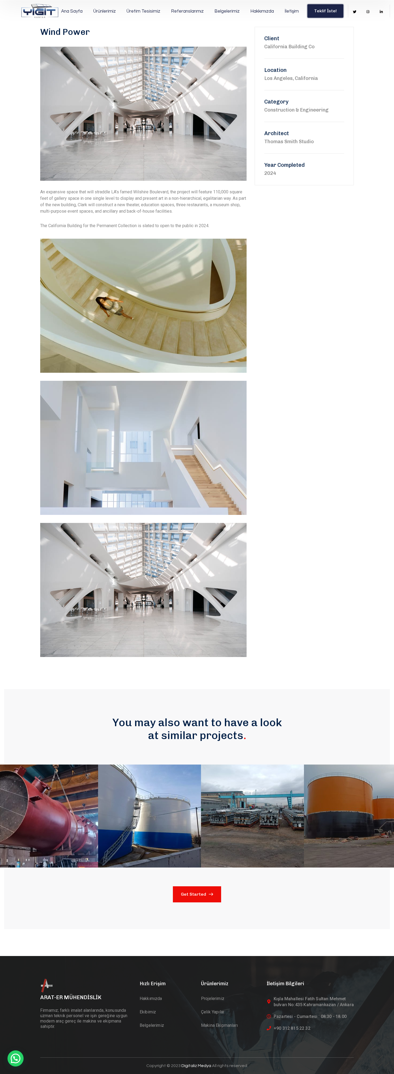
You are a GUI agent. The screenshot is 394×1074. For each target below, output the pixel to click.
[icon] (354, 12)
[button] (28, 779)
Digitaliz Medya (196, 1066)
